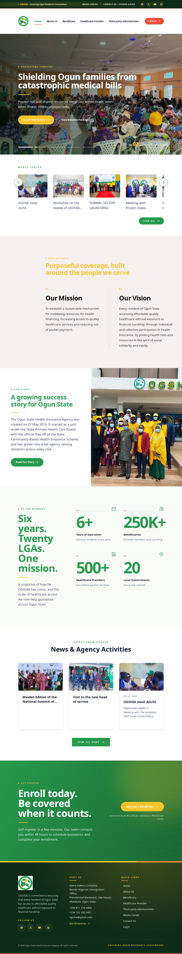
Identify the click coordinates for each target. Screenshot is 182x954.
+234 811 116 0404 (80, 907)
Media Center (90, 4)
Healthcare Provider (135, 903)
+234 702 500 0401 (80, 912)
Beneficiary (129, 897)
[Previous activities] (18, 182)
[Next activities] (163, 182)
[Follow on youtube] (154, 4)
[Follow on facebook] (142, 4)
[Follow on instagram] (161, 4)
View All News (88, 742)
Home (126, 885)
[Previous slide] (151, 143)
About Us (128, 891)
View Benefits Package (75, 119)
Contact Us (129, 921)
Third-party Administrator (138, 909)
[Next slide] (160, 143)
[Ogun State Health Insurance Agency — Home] (23, 21)
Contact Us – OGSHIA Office (119, 4)
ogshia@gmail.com (80, 917)
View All (149, 221)
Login (126, 926)
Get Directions (77, 923)
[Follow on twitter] (148, 4)
